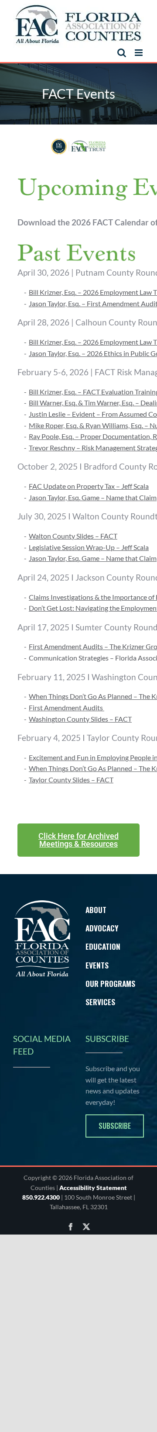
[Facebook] (70, 1226)
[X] (86, 1226)
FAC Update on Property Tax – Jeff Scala (89, 486)
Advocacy (102, 928)
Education (102, 946)
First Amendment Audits (66, 707)
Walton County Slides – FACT (73, 536)
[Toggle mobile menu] (139, 52)
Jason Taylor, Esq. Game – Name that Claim (93, 497)
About (95, 909)
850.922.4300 (41, 1197)
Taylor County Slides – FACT (71, 779)
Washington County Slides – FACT (80, 719)
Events (97, 965)
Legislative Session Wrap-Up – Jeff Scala (89, 547)
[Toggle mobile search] (121, 52)
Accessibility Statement (93, 1187)
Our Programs (110, 983)
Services (100, 1001)
